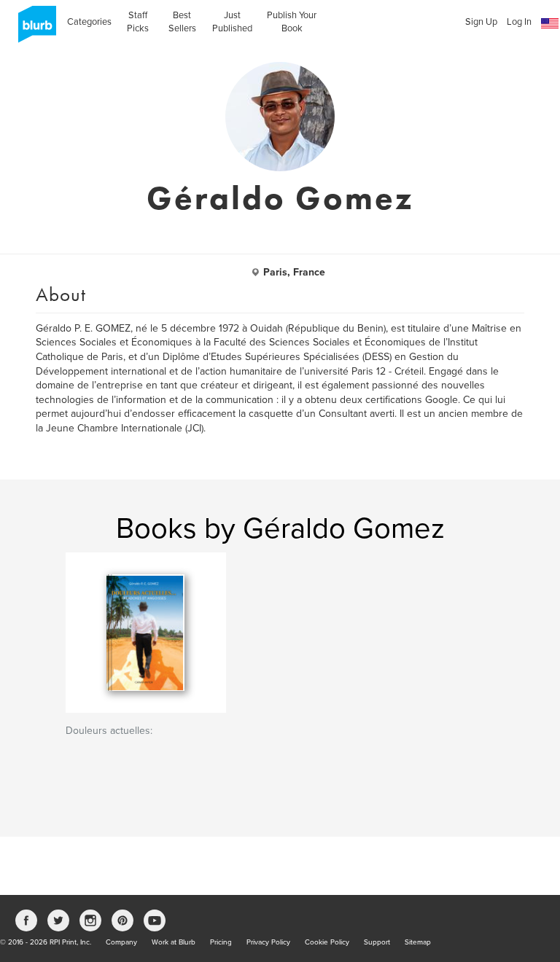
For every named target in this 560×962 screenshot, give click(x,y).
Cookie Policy (327, 942)
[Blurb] (33, 29)
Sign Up (481, 22)
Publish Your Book (291, 21)
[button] (550, 24)
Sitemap (418, 942)
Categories (89, 22)
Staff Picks (138, 21)
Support (377, 942)
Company (121, 942)
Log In (519, 22)
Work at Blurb (173, 942)
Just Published (232, 21)
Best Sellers (182, 21)
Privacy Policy (268, 942)
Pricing (221, 942)
